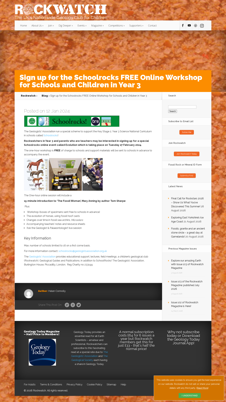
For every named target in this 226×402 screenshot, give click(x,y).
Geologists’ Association (42, 256)
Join (50, 25)
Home (23, 25)
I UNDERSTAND (190, 395)
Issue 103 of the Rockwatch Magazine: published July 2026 (186, 285)
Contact (152, 25)
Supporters (135, 25)
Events (81, 25)
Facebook (72, 305)
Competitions (115, 25)
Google (67, 305)
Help (123, 384)
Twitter (78, 305)
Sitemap (111, 384)
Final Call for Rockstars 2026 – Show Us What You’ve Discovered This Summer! (187, 202)
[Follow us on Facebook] (183, 25)
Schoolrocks (51, 135)
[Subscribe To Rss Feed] (195, 25)
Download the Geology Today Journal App (183, 339)
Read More (202, 388)
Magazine (96, 25)
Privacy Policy (74, 384)
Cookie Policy (94, 384)
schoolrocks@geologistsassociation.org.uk (83, 251)
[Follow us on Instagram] (202, 25)
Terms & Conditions (51, 384)
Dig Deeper (65, 25)
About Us (37, 25)
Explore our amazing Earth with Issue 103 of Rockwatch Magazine (187, 264)
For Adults (30, 384)
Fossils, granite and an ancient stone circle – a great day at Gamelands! (188, 232)
